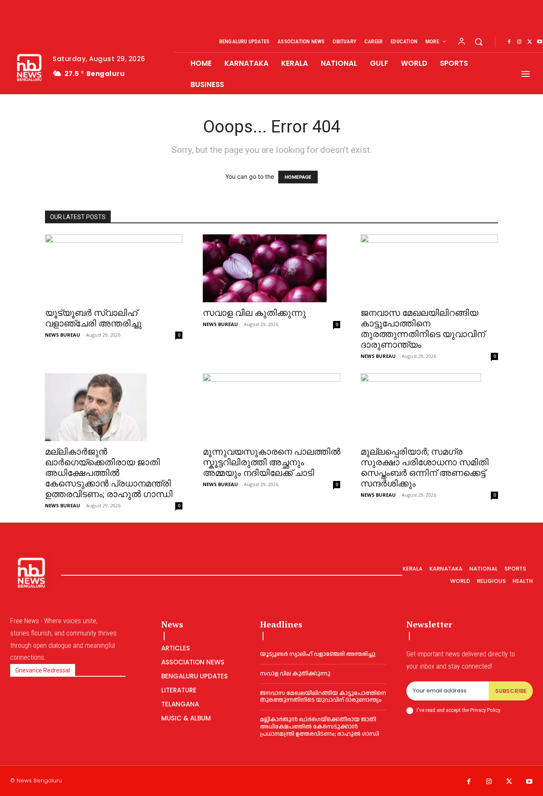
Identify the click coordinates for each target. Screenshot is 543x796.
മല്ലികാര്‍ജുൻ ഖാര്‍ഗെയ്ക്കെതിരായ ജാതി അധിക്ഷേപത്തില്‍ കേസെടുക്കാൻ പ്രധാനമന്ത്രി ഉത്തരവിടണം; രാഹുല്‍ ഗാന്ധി (109, 473)
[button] (478, 41)
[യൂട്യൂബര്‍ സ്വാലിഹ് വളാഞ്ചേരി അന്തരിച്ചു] (113, 268)
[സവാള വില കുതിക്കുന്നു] (271, 268)
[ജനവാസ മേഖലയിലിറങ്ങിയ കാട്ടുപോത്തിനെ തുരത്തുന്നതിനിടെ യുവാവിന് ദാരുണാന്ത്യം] (429, 268)
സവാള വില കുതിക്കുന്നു (254, 313)
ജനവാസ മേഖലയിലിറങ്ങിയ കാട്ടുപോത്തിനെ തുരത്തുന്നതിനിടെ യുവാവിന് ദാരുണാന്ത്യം (423, 329)
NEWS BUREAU (62, 335)
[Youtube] (529, 782)
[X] (529, 42)
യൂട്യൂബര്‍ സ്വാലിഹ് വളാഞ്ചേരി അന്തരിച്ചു (93, 318)
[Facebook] (509, 42)
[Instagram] (519, 42)
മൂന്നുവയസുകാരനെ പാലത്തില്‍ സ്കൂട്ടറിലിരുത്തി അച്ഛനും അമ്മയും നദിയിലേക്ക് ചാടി (271, 462)
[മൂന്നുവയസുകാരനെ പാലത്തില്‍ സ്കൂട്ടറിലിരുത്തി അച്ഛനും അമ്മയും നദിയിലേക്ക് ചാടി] (271, 407)
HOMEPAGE (298, 177)
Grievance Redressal (42, 670)
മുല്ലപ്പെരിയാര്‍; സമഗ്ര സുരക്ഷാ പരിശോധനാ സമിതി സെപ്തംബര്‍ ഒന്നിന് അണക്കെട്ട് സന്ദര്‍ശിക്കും (425, 468)
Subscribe (510, 691)
